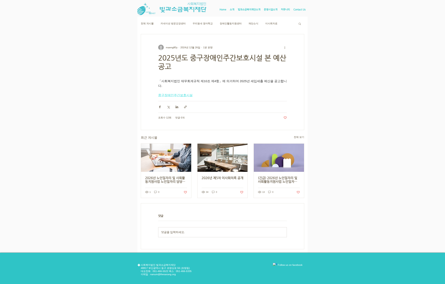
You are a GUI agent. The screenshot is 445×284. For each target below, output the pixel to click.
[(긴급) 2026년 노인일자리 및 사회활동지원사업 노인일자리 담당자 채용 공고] (279, 158)
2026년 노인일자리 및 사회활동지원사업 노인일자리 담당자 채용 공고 (165, 179)
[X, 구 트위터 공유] (168, 107)
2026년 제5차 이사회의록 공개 (222, 178)
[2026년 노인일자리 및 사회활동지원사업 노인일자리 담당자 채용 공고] (166, 158)
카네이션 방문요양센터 (173, 23)
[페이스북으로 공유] (159, 107)
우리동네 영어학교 (203, 23)
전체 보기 (299, 137)
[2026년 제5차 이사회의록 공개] (222, 158)
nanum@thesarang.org (163, 274)
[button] (249, 9)
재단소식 (253, 23)
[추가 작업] (285, 47)
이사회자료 (271, 23)
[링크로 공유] (185, 107)
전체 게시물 (147, 23)
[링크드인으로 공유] (177, 107)
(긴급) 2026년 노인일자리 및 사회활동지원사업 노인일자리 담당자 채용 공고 (277, 179)
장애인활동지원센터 (231, 23)
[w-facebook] (275, 265)
